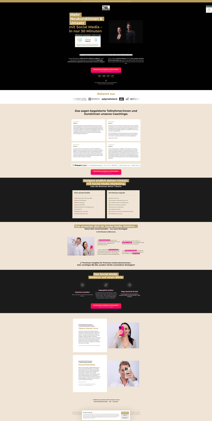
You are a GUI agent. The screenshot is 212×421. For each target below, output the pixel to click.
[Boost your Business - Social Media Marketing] (106, 8)
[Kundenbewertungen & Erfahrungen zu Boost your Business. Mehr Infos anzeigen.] (88, 40)
